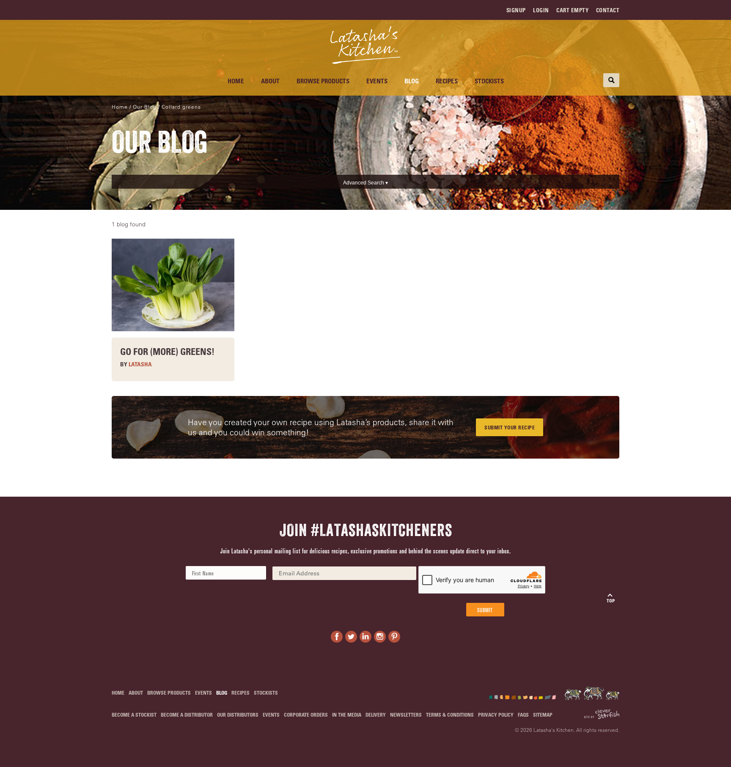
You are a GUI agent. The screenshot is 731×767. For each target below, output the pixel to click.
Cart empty (572, 10)
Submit (485, 609)
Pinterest (394, 637)
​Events (376, 81)
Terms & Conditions (450, 714)
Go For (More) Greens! (167, 351)
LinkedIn (365, 637)
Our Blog (145, 106)
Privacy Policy (496, 714)
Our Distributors (237, 714)
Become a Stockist (134, 714)
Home (236, 81)
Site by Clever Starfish (601, 714)
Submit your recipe (509, 427)
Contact (608, 10)
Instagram (380, 637)
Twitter (351, 637)
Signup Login (527, 10)
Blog (411, 81)
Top (611, 600)
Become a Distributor (187, 714)
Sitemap (542, 714)
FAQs (523, 714)
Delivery (376, 714)
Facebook (337, 637)
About (270, 81)
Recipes (447, 81)
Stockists (489, 81)
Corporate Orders (306, 714)
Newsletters (406, 714)
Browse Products (323, 81)
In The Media (346, 714)
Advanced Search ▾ (365, 183)
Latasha (140, 364)
